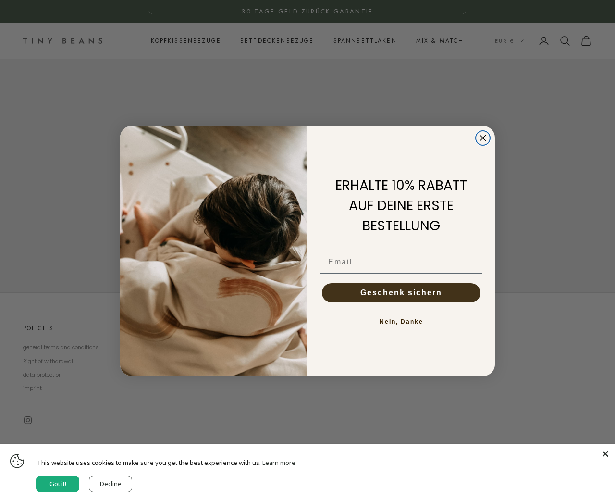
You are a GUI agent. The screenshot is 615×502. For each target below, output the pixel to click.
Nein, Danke (401, 321)
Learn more (278, 462)
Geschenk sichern (401, 293)
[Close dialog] (483, 138)
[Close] (605, 454)
